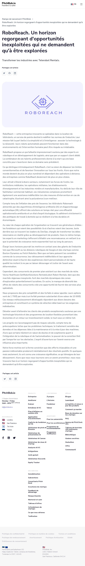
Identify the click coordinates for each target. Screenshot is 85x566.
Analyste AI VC (34, 447)
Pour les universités (55, 419)
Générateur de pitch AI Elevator (37, 428)
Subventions (33, 478)
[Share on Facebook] (9, 73)
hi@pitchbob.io (7, 407)
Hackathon (69, 442)
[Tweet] (4, 73)
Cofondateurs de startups (35, 508)
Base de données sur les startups (73, 414)
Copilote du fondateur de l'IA (37, 423)
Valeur (49, 408)
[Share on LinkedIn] (15, 73)
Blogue (68, 396)
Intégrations (33, 451)
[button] (81, 4)
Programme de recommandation (53, 427)
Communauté (70, 449)
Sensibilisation (34, 474)
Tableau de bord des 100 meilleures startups (73, 429)
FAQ (67, 418)
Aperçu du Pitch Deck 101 (73, 423)
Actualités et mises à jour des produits (74, 405)
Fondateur (51, 404)
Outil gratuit (33, 455)
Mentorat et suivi (35, 500)
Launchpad (69, 400)
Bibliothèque (70, 435)
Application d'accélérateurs (34, 417)
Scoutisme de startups (37, 487)
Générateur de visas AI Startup (37, 443)
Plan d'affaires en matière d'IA (35, 412)
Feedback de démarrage (33, 491)
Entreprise (32, 396)
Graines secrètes (72, 438)
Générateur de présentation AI (34, 434)
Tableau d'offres (35, 503)
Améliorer (32, 400)
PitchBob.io (8, 393)
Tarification (32, 516)
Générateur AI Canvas (37, 438)
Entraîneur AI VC (34, 408)
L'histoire (50, 400)
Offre (67, 446)
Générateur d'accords (36, 459)
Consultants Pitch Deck (35, 482)
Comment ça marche (73, 409)
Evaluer (31, 404)
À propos (50, 396)
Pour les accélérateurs (56, 423)
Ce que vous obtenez (36, 512)
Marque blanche (34, 496)
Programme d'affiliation (51, 433)
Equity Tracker (34, 462)
